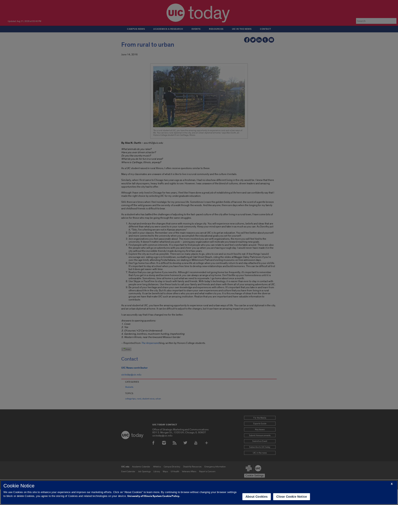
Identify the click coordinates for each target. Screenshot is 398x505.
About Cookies (256, 496)
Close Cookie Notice (291, 496)
